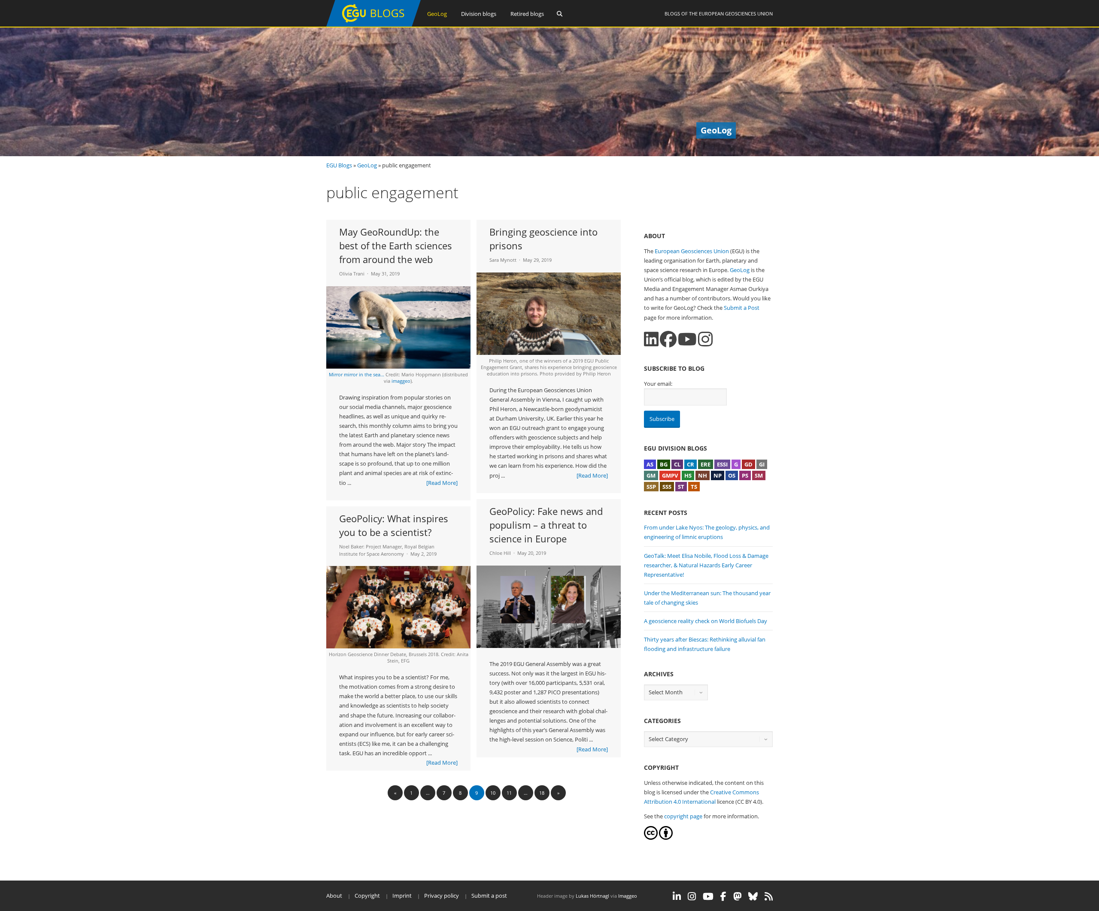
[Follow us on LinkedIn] (651, 339)
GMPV (670, 475)
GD (748, 464)
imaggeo (401, 381)
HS (688, 475)
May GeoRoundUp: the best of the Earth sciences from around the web (395, 245)
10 (492, 793)
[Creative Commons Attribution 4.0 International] (651, 837)
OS (731, 475)
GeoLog (437, 14)
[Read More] (442, 483)
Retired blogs (527, 14)
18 (541, 793)
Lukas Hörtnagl (592, 896)
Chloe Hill (500, 553)
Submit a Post (741, 308)
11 (509, 793)
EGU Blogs (339, 165)
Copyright (367, 895)
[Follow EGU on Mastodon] (737, 896)
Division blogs (478, 14)
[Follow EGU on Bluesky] (753, 896)
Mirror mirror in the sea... (357, 374)
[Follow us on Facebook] (668, 339)
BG (664, 464)
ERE (705, 464)
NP (717, 475)
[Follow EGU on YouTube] (708, 896)
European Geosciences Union (736, 13)
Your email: (658, 383)
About (334, 895)
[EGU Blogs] (373, 24)
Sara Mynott (502, 260)
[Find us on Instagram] (705, 339)
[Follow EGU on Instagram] (692, 896)
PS (745, 475)
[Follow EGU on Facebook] (723, 896)
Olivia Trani (351, 273)
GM (651, 475)
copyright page (683, 816)
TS (694, 486)
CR (690, 464)
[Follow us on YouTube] (687, 339)
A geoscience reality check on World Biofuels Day (705, 621)
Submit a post (489, 895)
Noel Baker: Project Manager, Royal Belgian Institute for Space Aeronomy (386, 550)
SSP (651, 486)
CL (677, 464)
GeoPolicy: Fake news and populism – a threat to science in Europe (546, 525)
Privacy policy (441, 895)
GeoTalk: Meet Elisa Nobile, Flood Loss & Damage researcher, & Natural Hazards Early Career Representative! (706, 565)
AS (650, 464)
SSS (666, 486)
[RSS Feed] (769, 896)
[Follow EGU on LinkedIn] (677, 896)
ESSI (722, 464)
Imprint (402, 895)
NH (702, 475)
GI (762, 464)
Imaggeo (627, 896)
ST (681, 486)
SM (759, 475)
